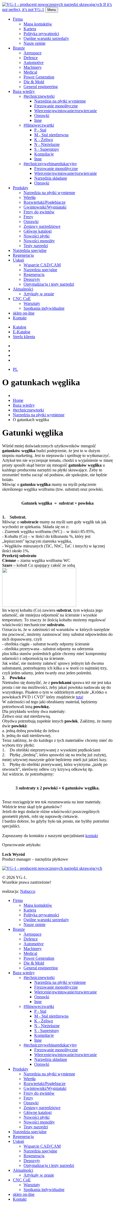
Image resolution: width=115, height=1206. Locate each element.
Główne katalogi (38, 231)
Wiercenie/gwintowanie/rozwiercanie (65, 110)
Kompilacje (44, 154)
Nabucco (27, 891)
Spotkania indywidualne (44, 308)
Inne (38, 120)
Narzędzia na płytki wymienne (60, 101)
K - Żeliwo (43, 139)
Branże (19, 48)
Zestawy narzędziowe (42, 226)
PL (15, 369)
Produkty (20, 188)
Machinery (33, 67)
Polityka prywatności (41, 33)
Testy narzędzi (36, 245)
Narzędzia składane (50, 178)
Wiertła (30, 197)
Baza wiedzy (24, 91)
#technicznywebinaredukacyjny (50, 163)
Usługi (18, 260)
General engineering (41, 86)
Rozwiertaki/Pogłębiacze (45, 202)
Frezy (28, 216)
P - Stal (40, 130)
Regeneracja (23, 255)
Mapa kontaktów (38, 24)
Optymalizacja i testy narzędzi (49, 284)
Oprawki (41, 115)
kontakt (91, 835)
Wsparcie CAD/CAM (42, 265)
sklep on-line (23, 313)
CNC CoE (22, 298)
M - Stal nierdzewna (51, 135)
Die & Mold (34, 82)
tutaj (79, 697)
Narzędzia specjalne (30, 250)
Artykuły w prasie (39, 294)
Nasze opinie (34, 43)
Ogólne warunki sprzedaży (46, 38)
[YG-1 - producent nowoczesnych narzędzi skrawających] (52, 868)
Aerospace (32, 53)
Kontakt (19, 318)
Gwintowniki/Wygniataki (45, 207)
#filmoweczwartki (39, 125)
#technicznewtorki (39, 96)
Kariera (30, 29)
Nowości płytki (36, 236)
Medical (30, 72)
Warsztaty (32, 303)
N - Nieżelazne (47, 144)
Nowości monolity (39, 241)
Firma (18, 19)
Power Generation (39, 77)
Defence (31, 57)
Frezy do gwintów (39, 212)
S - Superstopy (46, 149)
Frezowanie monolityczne (56, 106)
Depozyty (32, 279)
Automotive (34, 62)
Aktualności (23, 289)
